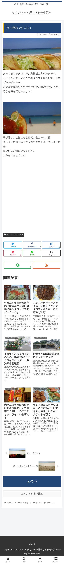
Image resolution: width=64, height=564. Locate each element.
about (32, 544)
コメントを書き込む (32, 493)
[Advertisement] (32, 197)
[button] (57, 369)
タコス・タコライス (15, 234)
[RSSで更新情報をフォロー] (46, 265)
